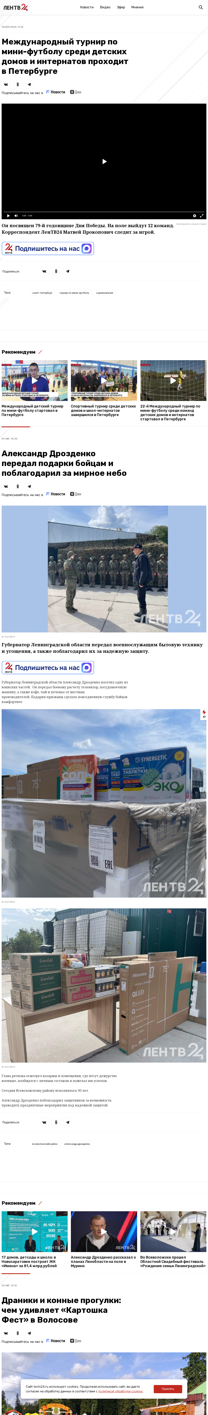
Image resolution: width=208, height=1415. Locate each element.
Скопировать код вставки (191, 224)
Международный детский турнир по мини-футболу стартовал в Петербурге (32, 410)
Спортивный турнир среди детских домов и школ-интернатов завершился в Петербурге (103, 410)
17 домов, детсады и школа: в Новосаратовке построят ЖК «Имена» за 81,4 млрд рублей (29, 1261)
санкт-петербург (42, 292)
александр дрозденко (77, 1143)
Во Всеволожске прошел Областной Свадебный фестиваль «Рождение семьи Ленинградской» (173, 1261)
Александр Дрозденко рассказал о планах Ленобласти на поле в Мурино (103, 1261)
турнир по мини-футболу (74, 292)
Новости (87, 7)
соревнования (104, 292)
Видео (105, 7)
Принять (168, 1389)
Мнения (137, 7)
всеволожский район (44, 1143)
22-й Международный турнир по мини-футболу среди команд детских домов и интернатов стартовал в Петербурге (170, 412)
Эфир (121, 7)
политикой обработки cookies (120, 1391)
